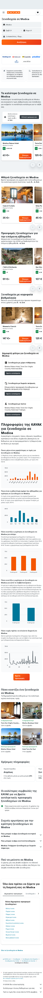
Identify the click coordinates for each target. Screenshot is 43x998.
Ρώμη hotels (10, 929)
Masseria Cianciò (9, 326)
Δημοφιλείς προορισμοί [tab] (13, 894)
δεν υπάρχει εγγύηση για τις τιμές (13, 978)
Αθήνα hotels (10, 920)
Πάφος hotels (10, 914)
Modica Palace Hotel (11, 143)
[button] (3, 12)
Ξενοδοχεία (16, 959)
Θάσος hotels (10, 926)
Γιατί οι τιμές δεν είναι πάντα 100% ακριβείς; (20, 992)
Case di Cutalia (9, 206)
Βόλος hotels (10, 908)
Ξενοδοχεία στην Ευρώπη (30, 959)
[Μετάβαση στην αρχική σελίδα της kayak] (13, 12)
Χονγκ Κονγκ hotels (12, 932)
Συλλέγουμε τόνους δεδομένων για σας (19, 988)
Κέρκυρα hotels (11, 917)
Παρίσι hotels (10, 911)
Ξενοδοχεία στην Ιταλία (12, 961)
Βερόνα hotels (10, 935)
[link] (13, 373)
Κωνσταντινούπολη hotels (14, 923)
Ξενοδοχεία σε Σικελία (28, 961)
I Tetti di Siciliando (10, 267)
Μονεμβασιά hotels (12, 938)
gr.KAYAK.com (7, 959)
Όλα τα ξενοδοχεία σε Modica (12, 950)
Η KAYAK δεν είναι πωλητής (13, 984)
